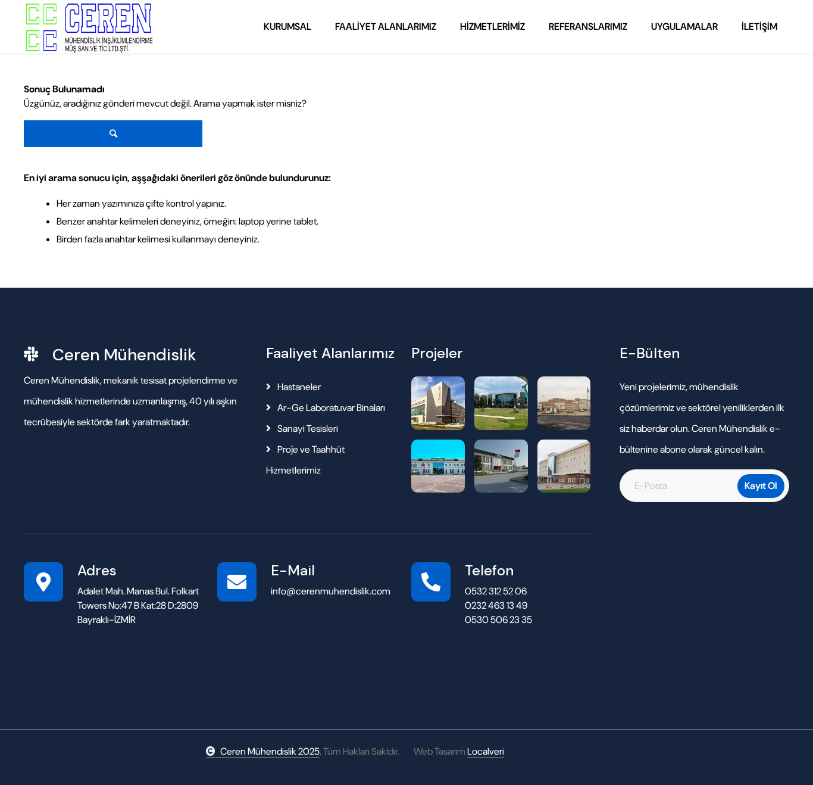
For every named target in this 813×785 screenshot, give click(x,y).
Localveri (485, 751)
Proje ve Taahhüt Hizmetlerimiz (305, 459)
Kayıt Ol (761, 485)
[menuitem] (287, 27)
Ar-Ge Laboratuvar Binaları (330, 407)
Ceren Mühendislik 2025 (270, 751)
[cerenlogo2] (88, 27)
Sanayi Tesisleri (307, 428)
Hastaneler (298, 387)
